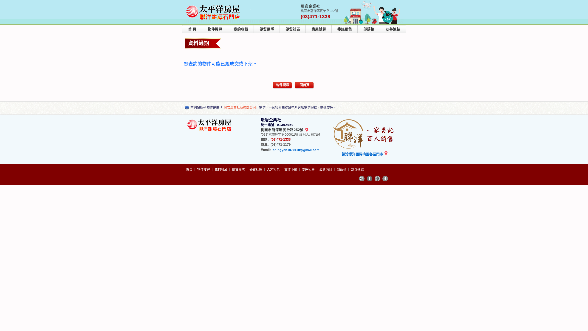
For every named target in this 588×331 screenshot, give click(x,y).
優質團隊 (267, 29)
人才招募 (274, 169)
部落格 (368, 29)
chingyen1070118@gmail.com (296, 150)
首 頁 (192, 29)
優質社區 (293, 29)
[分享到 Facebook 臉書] (369, 178)
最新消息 (326, 169)
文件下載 (291, 169)
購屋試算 (318, 29)
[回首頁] (214, 5)
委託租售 (344, 29)
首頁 (189, 169)
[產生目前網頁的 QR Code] (362, 178)
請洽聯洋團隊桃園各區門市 (363, 154)
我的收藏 (241, 29)
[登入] (385, 178)
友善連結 (393, 29)
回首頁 (304, 85)
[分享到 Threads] (377, 178)
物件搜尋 (215, 29)
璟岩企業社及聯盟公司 (240, 107)
